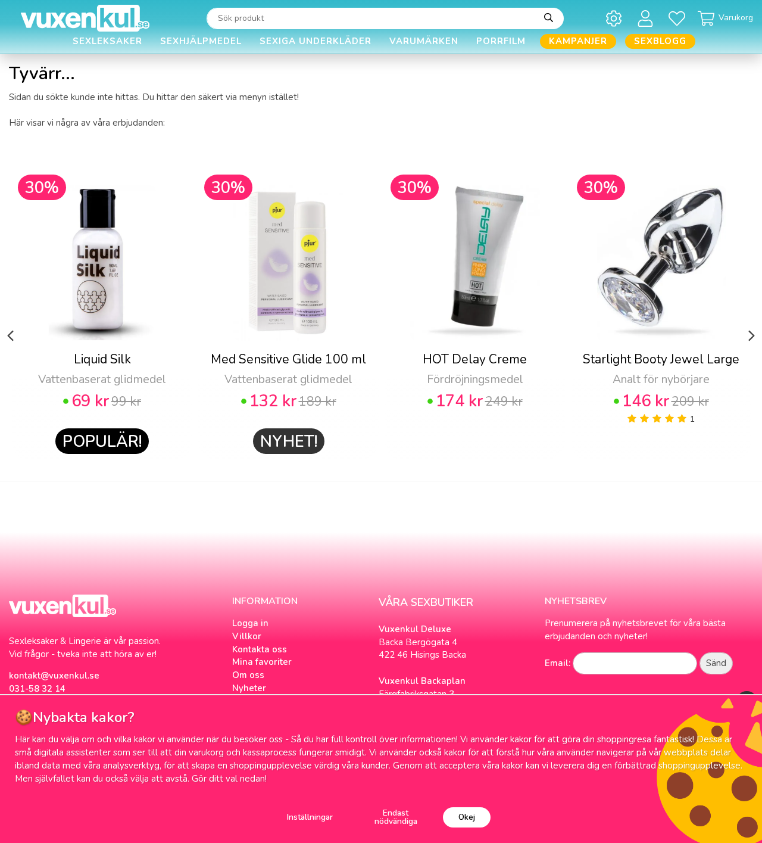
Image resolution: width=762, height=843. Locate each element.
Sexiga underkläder (315, 41)
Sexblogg (660, 41)
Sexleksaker (107, 41)
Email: (557, 663)
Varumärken (423, 41)
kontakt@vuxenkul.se (54, 676)
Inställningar (310, 817)
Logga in (250, 623)
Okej (466, 817)
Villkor (246, 636)
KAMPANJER (578, 41)
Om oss (248, 675)
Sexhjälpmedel (201, 41)
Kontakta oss (259, 649)
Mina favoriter (262, 662)
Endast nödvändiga (395, 817)
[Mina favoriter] (679, 18)
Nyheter (249, 688)
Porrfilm (501, 41)
